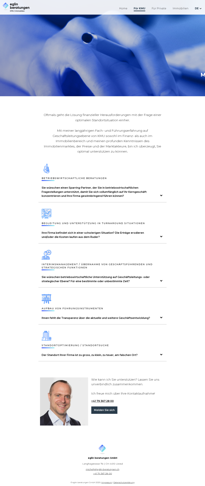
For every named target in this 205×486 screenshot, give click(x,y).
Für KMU (139, 8)
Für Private (159, 8)
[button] (198, 8)
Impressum (107, 482)
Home (123, 8)
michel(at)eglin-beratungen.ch (102, 469)
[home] (16, 7)
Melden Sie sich (104, 410)
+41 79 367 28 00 (102, 401)
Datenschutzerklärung (124, 482)
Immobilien (181, 8)
